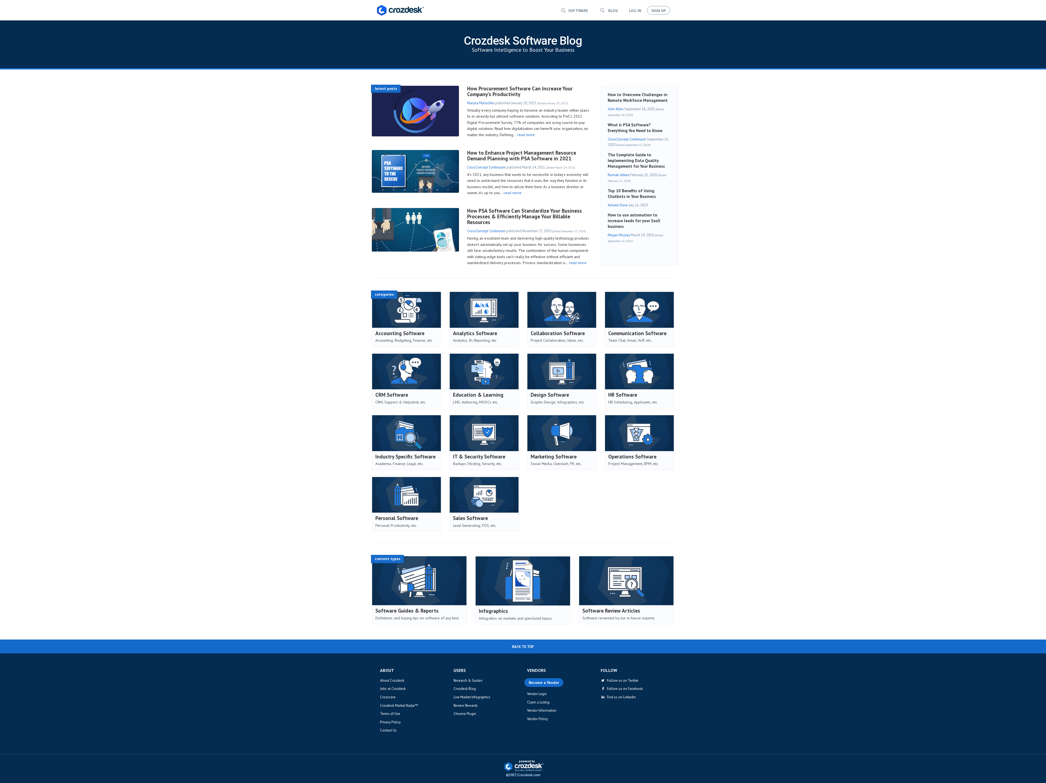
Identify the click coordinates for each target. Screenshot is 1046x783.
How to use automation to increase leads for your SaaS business (634, 220)
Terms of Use (390, 713)
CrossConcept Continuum (486, 167)
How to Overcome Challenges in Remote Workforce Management (638, 97)
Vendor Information (542, 710)
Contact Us (388, 730)
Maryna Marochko (480, 103)
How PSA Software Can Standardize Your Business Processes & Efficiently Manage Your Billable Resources (524, 216)
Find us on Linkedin (620, 697)
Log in (635, 10)
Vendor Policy (537, 719)
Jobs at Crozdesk (393, 688)
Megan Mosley (619, 235)
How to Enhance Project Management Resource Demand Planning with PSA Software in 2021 (521, 155)
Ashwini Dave (618, 205)
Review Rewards (466, 705)
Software (578, 10)
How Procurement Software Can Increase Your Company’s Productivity (520, 91)
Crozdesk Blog (465, 688)
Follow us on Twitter (621, 680)
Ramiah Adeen (619, 175)
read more (526, 134)
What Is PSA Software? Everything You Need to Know (635, 127)
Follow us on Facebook (624, 688)
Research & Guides (468, 680)
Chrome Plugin (465, 713)
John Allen (616, 109)
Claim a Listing (538, 702)
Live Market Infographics (472, 697)
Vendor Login (537, 694)
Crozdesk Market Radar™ (399, 705)
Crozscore (388, 697)
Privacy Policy (390, 722)
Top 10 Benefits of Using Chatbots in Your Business (632, 193)
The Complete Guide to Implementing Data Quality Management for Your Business (636, 160)
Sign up (658, 10)
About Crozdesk (392, 680)
